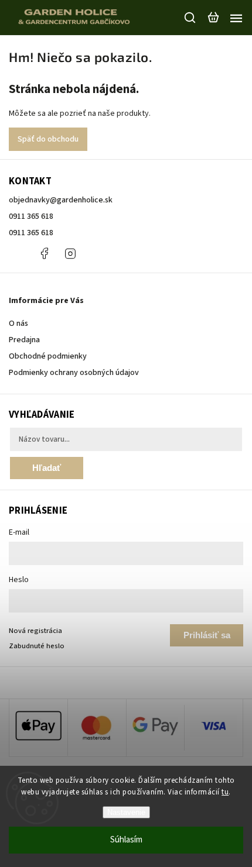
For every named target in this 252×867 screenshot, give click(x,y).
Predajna (24, 340)
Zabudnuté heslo (36, 646)
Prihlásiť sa (206, 635)
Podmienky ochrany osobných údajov (74, 373)
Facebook (44, 253)
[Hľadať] (190, 17)
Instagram (70, 253)
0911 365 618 (31, 216)
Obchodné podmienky (48, 356)
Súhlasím (126, 840)
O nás (18, 323)
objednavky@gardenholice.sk (61, 200)
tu (225, 792)
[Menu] (236, 17)
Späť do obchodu (48, 139)
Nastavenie (126, 812)
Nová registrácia (35, 630)
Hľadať (46, 468)
